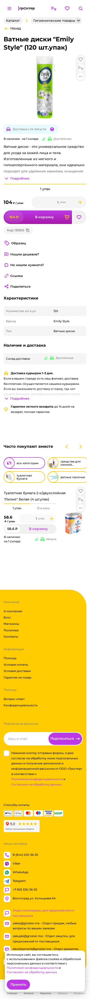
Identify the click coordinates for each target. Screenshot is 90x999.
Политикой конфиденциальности (37, 779)
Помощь (10, 658)
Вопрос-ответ (14, 699)
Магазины (11, 624)
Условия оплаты (16, 664)
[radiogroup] (30, 508)
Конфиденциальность (20, 705)
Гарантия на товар (17, 677)
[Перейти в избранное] (67, 8)
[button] (80, 491)
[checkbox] (6, 753)
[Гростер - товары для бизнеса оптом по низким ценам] (26, 8)
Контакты (11, 636)
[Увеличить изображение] (72, 521)
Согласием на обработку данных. (36, 784)
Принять (18, 984)
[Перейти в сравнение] (54, 8)
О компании (13, 611)
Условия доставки (17, 671)
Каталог (13, 20)
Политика (11, 630)
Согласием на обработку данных (32, 972)
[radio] (17, 503)
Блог (7, 617)
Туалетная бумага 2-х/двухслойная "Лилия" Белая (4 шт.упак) (35, 496)
